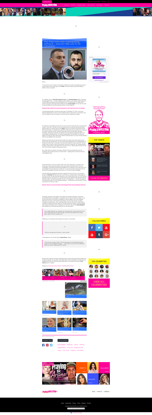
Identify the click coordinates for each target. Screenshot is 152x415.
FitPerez (81, 344)
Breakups (70, 344)
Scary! (59, 350)
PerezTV (73, 5)
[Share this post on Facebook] (43, 345)
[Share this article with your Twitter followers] (51, 345)
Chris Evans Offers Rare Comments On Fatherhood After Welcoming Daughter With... (47, 278)
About (62, 403)
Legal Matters (62, 347)
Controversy (91, 5)
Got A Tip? (47, 1)
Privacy (74, 403)
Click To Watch (99, 178)
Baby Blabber (62, 344)
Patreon (66, 5)
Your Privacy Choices (77, 412)
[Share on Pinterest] (47, 345)
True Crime (65, 350)
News (93, 391)
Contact (89, 403)
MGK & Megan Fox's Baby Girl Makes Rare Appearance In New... (68, 278)
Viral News (99, 5)
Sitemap (84, 403)
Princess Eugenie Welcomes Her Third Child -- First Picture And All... (79, 278)
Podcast (107, 5)
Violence (72, 350)
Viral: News (80, 350)
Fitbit (63, 265)
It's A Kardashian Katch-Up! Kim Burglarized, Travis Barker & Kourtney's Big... (58, 278)
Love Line (70, 347)
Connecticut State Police (54, 265)
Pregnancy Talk (78, 347)
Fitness (76, 344)
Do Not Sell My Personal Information (76, 408)
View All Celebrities (99, 283)
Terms (78, 403)
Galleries (106, 391)
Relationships (81, 5)
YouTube (71, 265)
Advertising (68, 403)
